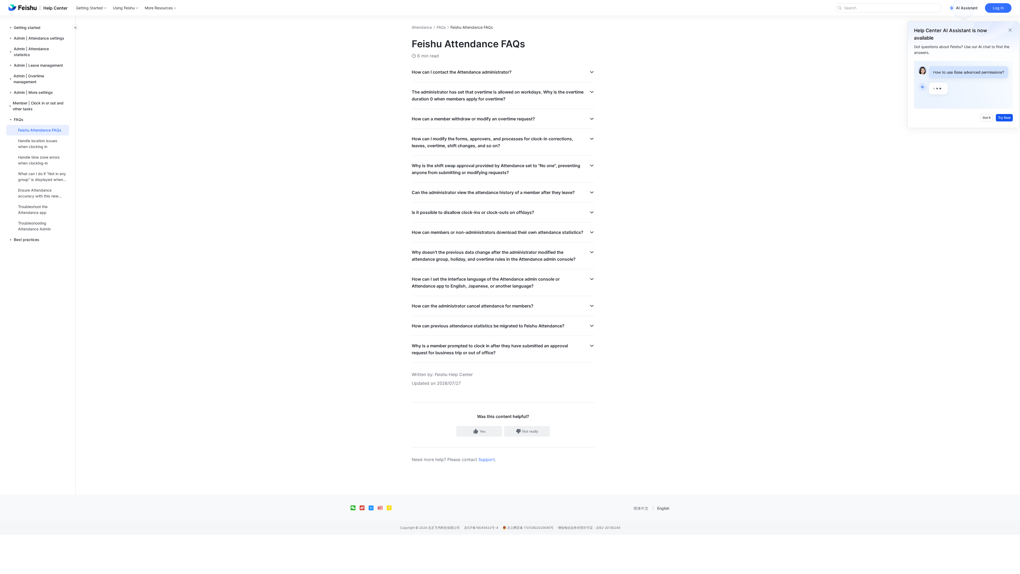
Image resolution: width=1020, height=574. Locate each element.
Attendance (422, 27)
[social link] (355, 507)
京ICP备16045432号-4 (481, 528)
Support (486, 459)
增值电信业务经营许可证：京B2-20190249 (589, 528)
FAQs (441, 27)
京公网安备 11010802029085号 (530, 528)
